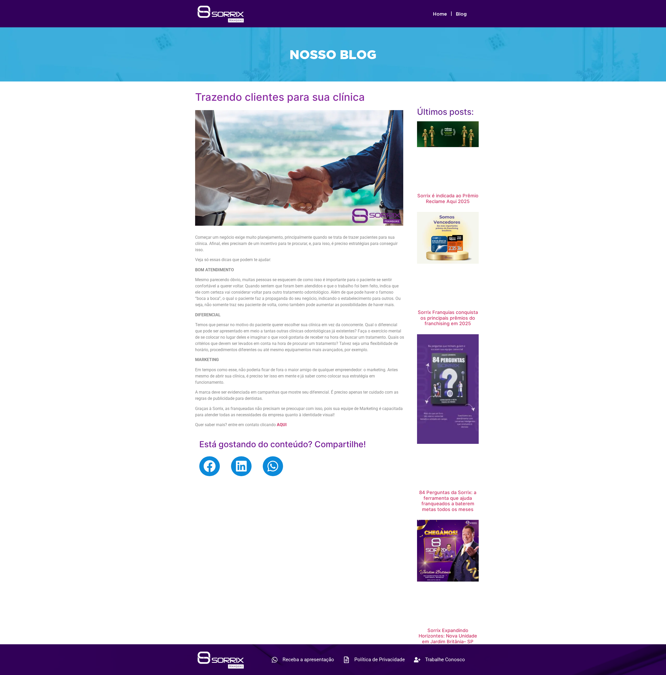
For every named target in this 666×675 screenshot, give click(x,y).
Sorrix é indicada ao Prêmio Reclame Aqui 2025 (447, 198)
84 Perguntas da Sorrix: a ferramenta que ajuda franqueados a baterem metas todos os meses (447, 501)
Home (440, 13)
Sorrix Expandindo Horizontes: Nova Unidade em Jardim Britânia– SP (448, 636)
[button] (209, 466)
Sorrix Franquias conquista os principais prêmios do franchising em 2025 (448, 318)
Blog (461, 13)
